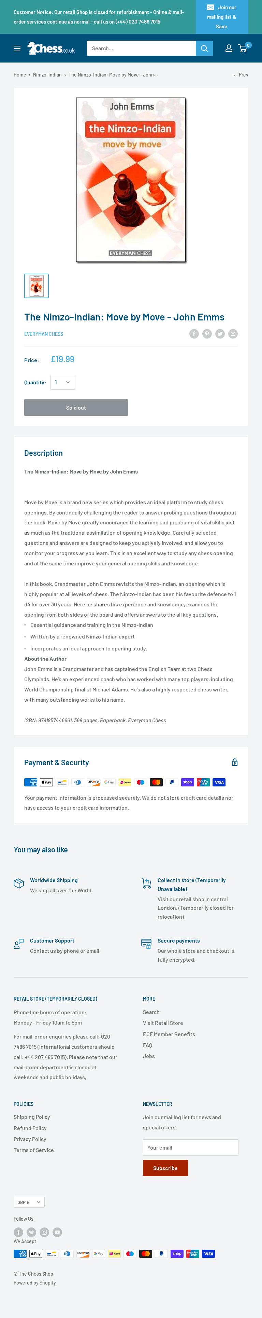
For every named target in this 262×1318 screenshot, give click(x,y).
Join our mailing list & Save (221, 16)
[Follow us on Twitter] (31, 1232)
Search (151, 1011)
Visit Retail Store (163, 1022)
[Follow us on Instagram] (44, 1232)
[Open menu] (17, 48)
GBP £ (23, 1202)
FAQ (147, 1045)
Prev (243, 75)
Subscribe (165, 1168)
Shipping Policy (32, 1116)
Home (20, 75)
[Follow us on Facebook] (18, 1232)
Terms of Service (34, 1150)
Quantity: (35, 382)
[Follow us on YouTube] (57, 1232)
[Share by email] (233, 333)
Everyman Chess (43, 334)
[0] (242, 48)
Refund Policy (30, 1128)
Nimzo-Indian (47, 75)
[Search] (204, 48)
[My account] (228, 48)
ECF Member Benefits (169, 1034)
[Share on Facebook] (194, 333)
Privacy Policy (30, 1139)
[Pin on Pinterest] (207, 333)
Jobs (149, 1056)
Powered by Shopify (35, 1283)
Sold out (76, 407)
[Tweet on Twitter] (220, 333)
